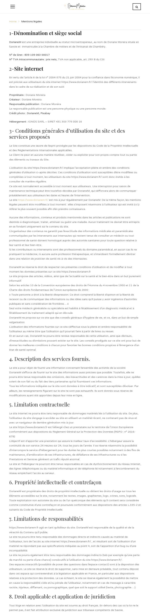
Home (13, 21)
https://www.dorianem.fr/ (33, 200)
